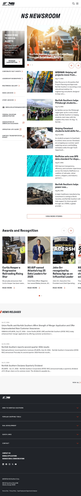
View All (76, 382)
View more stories (54, 216)
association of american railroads (10, 122)
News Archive (7, 93)
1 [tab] (28, 65)
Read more (7, 288)
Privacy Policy (12, 491)
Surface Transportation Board (12, 136)
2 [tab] (30, 64)
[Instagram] (9, 464)
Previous (71, 65)
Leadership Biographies (11, 78)
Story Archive (8, 100)
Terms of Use (5, 491)
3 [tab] (32, 64)
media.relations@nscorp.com (17, 107)
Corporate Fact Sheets (11, 71)
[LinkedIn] (3, 464)
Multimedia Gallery (10, 86)
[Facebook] (6, 464)
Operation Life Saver (10, 129)
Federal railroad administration (9, 115)
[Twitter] (12, 464)
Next (78, 65)
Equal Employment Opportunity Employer (27, 491)
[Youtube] (15, 464)
